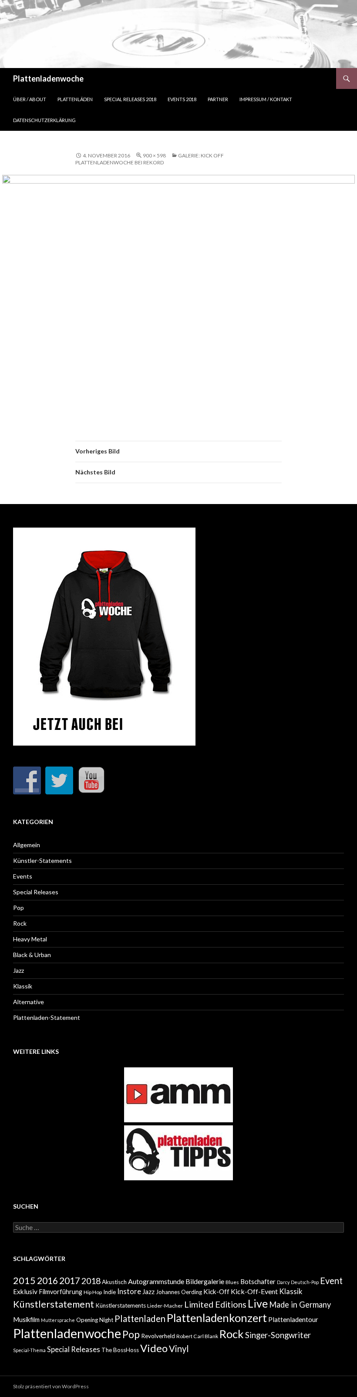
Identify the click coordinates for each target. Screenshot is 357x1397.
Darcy (283, 1282)
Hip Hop (93, 1292)
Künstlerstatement (53, 1304)
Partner (218, 99)
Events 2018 (182, 99)
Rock (20, 923)
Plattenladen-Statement (46, 1017)
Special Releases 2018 (130, 99)
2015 (24, 1280)
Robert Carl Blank (197, 1336)
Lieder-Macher (165, 1305)
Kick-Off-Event (254, 1291)
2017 (69, 1280)
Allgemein (26, 844)
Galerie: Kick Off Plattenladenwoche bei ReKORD (149, 159)
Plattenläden (75, 99)
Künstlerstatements (120, 1305)
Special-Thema (29, 1350)
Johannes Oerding (179, 1291)
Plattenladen (140, 1318)
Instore (129, 1291)
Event (331, 1280)
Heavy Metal (30, 939)
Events (22, 876)
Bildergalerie (204, 1281)
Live (258, 1303)
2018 (91, 1280)
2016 (47, 1280)
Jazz (18, 970)
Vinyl (179, 1348)
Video (154, 1348)
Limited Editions (215, 1304)
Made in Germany (300, 1304)
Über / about (29, 99)
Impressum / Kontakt (265, 99)
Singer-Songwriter (278, 1335)
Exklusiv (25, 1291)
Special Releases (35, 892)
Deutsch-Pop (305, 1282)
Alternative (28, 1001)
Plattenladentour (293, 1319)
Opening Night (94, 1319)
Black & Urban (32, 954)
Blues (232, 1282)
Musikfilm (26, 1319)
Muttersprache (58, 1320)
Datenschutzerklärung (44, 120)
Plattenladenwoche (48, 78)
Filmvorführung (60, 1291)
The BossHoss (120, 1349)
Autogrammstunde (156, 1281)
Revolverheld (158, 1335)
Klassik (22, 986)
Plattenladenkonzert (217, 1317)
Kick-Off (216, 1291)
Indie (109, 1291)
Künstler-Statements (42, 860)
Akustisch (114, 1281)
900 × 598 (154, 155)
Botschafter (258, 1281)
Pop (18, 907)
